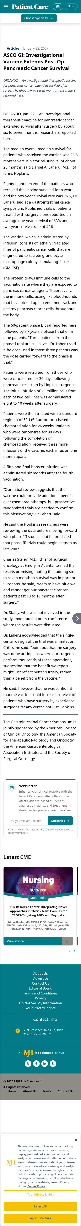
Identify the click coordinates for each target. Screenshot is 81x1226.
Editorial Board (40, 988)
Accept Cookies (40, 1218)
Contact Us (40, 983)
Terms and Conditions (40, 993)
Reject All (40, 1206)
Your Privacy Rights (41, 1008)
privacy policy (20, 833)
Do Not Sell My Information (40, 1003)
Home (12, 1091)
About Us (40, 973)
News (47, 1091)
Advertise (40, 978)
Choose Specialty (36, 18)
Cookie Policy (36, 1186)
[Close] (76, 1140)
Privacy (40, 998)
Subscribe (58, 821)
